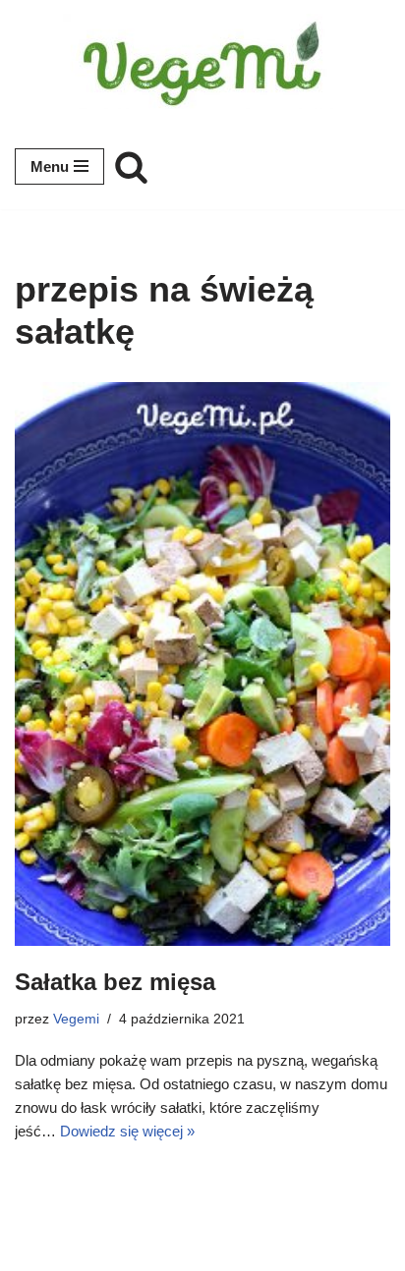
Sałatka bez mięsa (115, 981)
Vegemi (76, 1019)
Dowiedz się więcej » (127, 1131)
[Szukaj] (131, 166)
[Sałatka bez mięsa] (202, 664)
